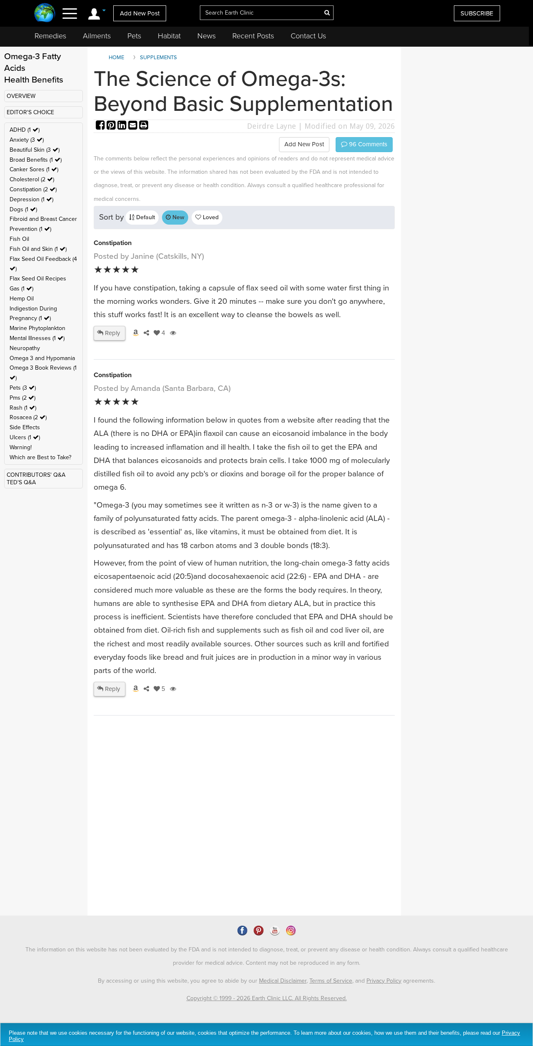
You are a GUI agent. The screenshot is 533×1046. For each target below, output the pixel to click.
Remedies (50, 35)
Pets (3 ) (23, 387)
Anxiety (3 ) (27, 139)
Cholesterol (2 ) (32, 179)
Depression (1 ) (31, 199)
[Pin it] (112, 126)
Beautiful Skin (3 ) (35, 149)
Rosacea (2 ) (28, 417)
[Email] (133, 126)
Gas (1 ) (21, 288)
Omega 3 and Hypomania (42, 358)
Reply (111, 333)
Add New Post (139, 13)
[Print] (143, 126)
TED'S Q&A (21, 482)
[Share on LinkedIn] (122, 126)
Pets (134, 35)
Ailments (97, 35)
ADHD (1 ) (25, 129)
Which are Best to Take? (40, 457)
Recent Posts (253, 35)
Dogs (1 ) (23, 209)
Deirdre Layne (271, 126)
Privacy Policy (383, 980)
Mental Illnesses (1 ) (37, 338)
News (206, 35)
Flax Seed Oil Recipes (38, 278)
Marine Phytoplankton (37, 328)
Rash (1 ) (23, 407)
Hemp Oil (22, 298)
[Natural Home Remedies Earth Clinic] (45, 13)
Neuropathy (25, 348)
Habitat (169, 35)
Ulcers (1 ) (25, 437)
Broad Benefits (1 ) (36, 159)
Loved (210, 217)
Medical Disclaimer (282, 980)
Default (144, 217)
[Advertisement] (246, 843)
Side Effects (25, 427)
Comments (367, 144)
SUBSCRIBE (477, 13)
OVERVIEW (21, 96)
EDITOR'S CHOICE (30, 112)
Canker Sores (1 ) (34, 169)
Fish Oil (19, 239)
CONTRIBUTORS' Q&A (36, 474)
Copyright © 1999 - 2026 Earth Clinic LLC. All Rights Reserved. (267, 998)
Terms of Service (330, 980)
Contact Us (308, 35)
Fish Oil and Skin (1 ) (38, 249)
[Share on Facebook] (101, 126)
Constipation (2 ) (33, 189)
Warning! (21, 447)
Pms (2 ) (22, 397)
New (177, 217)
